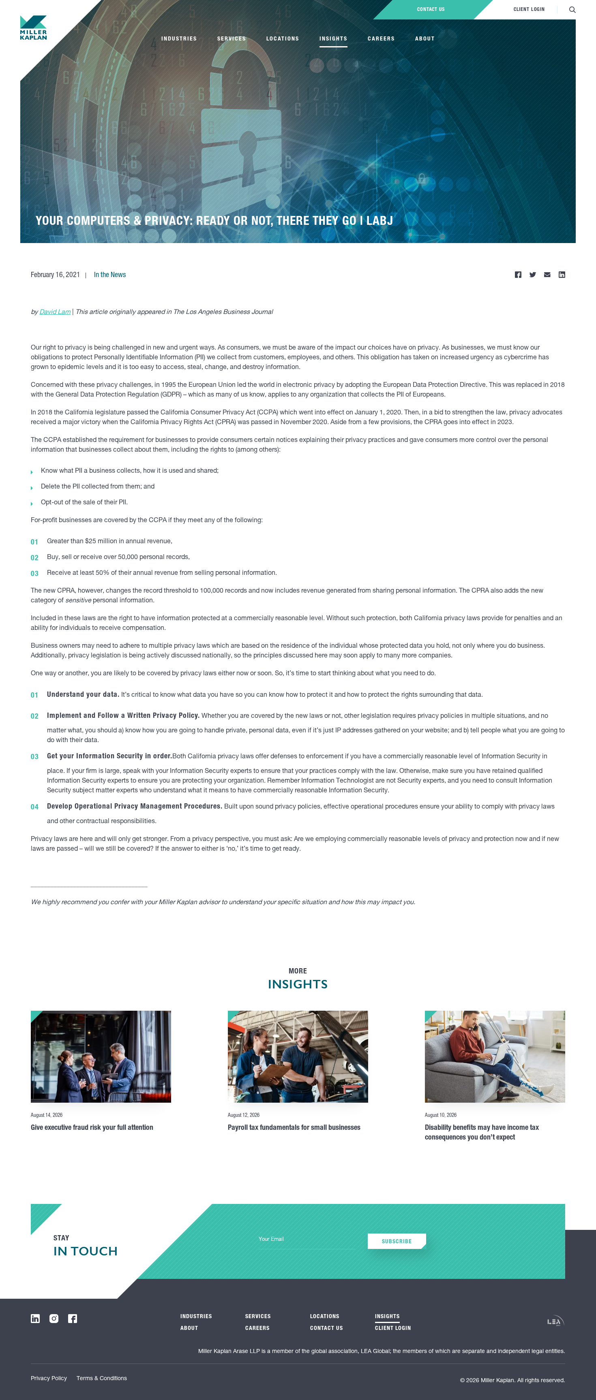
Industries (179, 39)
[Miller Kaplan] (33, 27)
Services (231, 39)
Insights (333, 39)
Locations (282, 39)
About (425, 39)
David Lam (55, 312)
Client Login (529, 9)
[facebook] (72, 1318)
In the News (110, 275)
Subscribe (397, 1242)
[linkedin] (35, 1318)
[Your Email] (307, 1240)
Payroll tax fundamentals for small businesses (294, 1128)
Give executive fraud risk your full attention (92, 1128)
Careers (381, 39)
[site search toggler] (572, 9)
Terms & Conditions (102, 1379)
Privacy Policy (49, 1379)
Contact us (431, 9)
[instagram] (53, 1318)
